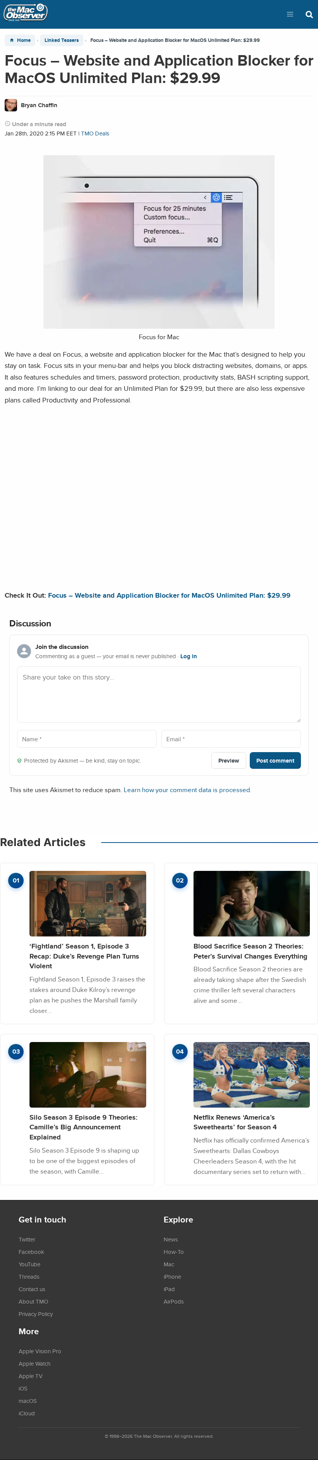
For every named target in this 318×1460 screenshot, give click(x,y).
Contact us (32, 1289)
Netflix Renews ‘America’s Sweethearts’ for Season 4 (235, 1122)
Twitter (27, 1239)
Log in (188, 656)
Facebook (31, 1251)
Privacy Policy (36, 1313)
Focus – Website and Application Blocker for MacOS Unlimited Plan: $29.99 (169, 595)
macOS (28, 1400)
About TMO (33, 1301)
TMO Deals (95, 133)
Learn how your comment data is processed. (188, 789)
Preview (228, 760)
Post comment (275, 760)
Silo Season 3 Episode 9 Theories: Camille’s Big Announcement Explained (83, 1127)
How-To (174, 1251)
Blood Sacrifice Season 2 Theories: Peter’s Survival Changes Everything (251, 951)
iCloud (27, 1413)
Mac (169, 1264)
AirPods (174, 1301)
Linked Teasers (62, 40)
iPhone (172, 1276)
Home (24, 40)
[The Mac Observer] (25, 14)
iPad (169, 1289)
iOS (23, 1388)
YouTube (29, 1264)
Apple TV (31, 1376)
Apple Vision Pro (40, 1351)
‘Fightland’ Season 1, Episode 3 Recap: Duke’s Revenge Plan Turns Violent (84, 956)
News (171, 1239)
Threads (29, 1276)
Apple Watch (34, 1363)
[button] (290, 14)
